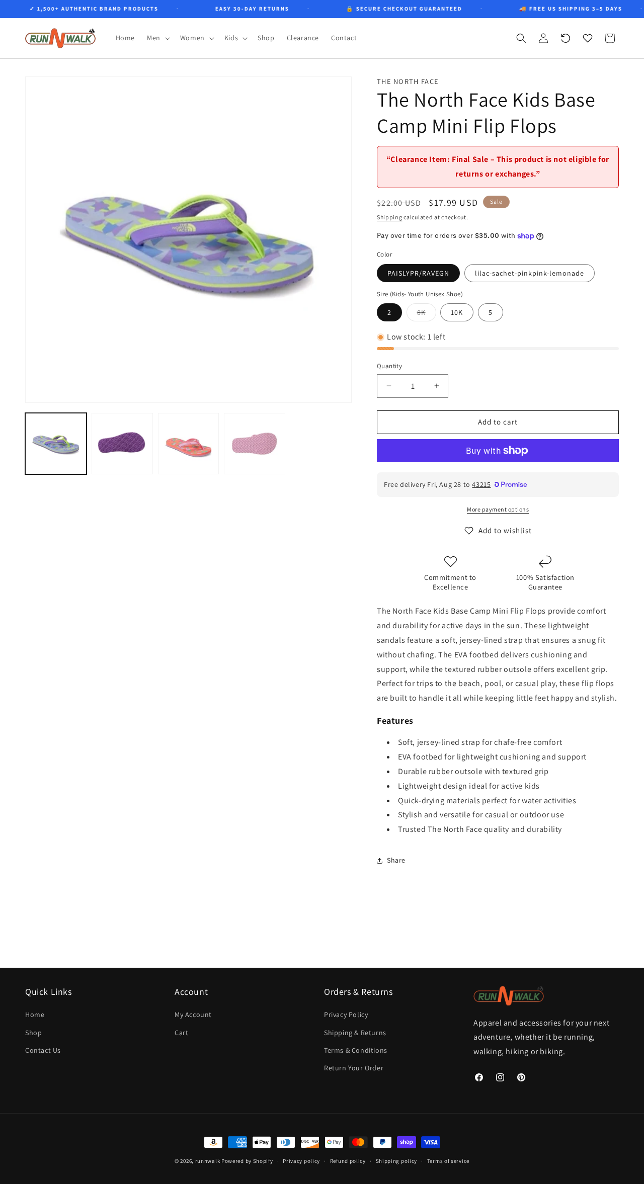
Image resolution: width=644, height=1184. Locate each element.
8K (426, 314)
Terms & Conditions (355, 1049)
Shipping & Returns (355, 1032)
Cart (181, 1032)
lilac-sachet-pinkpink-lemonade (529, 273)
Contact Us (43, 1049)
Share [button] (396, 860)
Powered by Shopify (247, 1160)
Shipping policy (397, 1160)
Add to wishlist (505, 530)
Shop (33, 1032)
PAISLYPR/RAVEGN (418, 273)
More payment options (498, 509)
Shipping (390, 217)
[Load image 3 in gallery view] (188, 443)
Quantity (389, 366)
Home (34, 1014)
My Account (193, 1014)
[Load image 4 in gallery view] (254, 443)
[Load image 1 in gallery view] (56, 443)
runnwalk (207, 1160)
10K (457, 312)
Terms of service (448, 1160)
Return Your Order (353, 1067)
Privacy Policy (346, 1014)
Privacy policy (301, 1160)
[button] (157, 37)
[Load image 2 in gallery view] (122, 443)
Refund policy (348, 1160)
